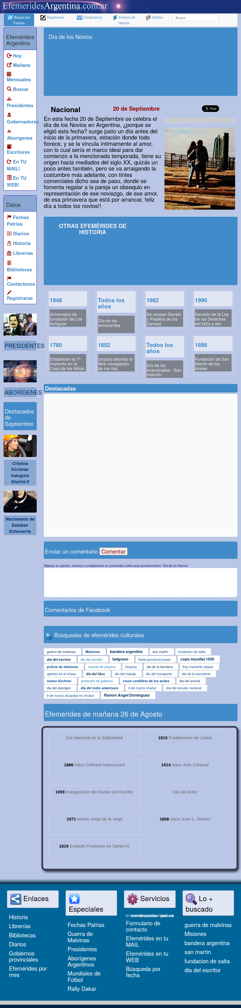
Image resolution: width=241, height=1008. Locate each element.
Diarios (157, 17)
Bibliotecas (22, 935)
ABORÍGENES (23, 392)
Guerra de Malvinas (80, 936)
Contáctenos (92, 17)
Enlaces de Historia (126, 20)
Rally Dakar (82, 988)
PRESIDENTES (24, 345)
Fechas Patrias (86, 924)
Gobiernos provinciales (23, 956)
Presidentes (82, 949)
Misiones (195, 933)
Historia (18, 917)
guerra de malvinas (208, 924)
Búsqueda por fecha (143, 971)
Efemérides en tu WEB (147, 956)
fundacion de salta (207, 961)
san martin (198, 951)
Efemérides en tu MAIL (147, 941)
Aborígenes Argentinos (82, 961)
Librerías (20, 926)
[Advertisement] (192, 62)
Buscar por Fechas (21, 20)
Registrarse (55, 17)
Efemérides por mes (28, 971)
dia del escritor (203, 970)
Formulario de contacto (143, 926)
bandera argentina (207, 943)
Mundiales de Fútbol (84, 976)
